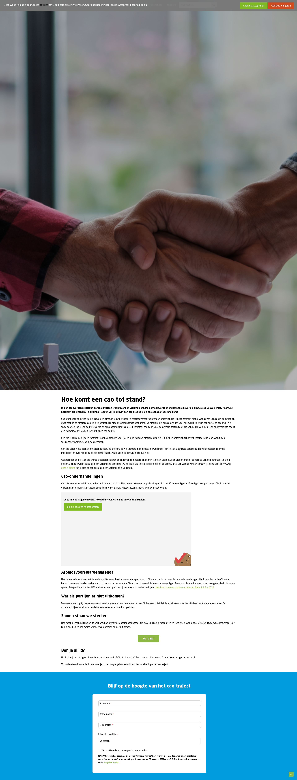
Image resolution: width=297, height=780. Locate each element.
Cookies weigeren (281, 5)
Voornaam (105, 703)
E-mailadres (106, 724)
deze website (68, 467)
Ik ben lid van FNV (108, 734)
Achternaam (106, 714)
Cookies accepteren (253, 5)
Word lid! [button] (148, 638)
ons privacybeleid (111, 762)
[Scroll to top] (291, 773)
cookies (44, 5)
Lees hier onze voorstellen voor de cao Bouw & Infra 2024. (185, 587)
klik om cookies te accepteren (83, 507)
